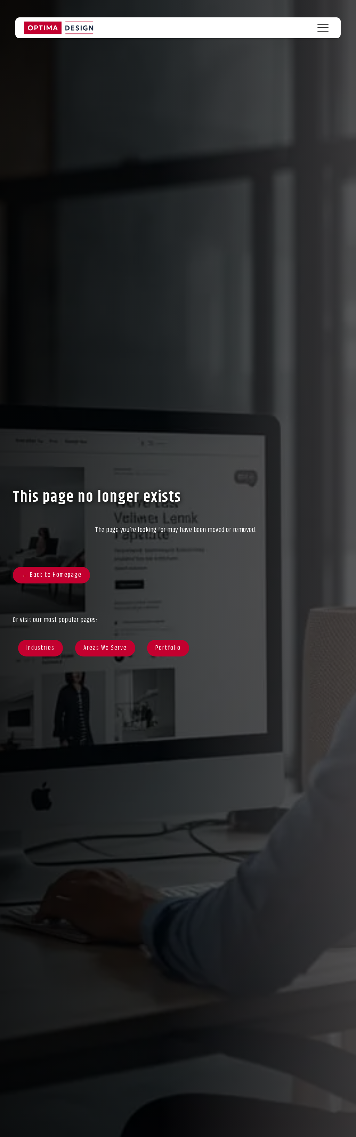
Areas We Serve (105, 648)
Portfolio (168, 648)
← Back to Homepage (51, 575)
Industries (40, 648)
